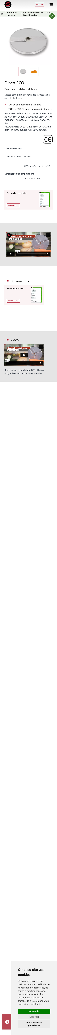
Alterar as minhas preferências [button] (34, 1023)
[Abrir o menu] (51, 4)
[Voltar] (47, 4)
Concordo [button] (34, 1011)
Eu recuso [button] (34, 1017)
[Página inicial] (7, 4)
